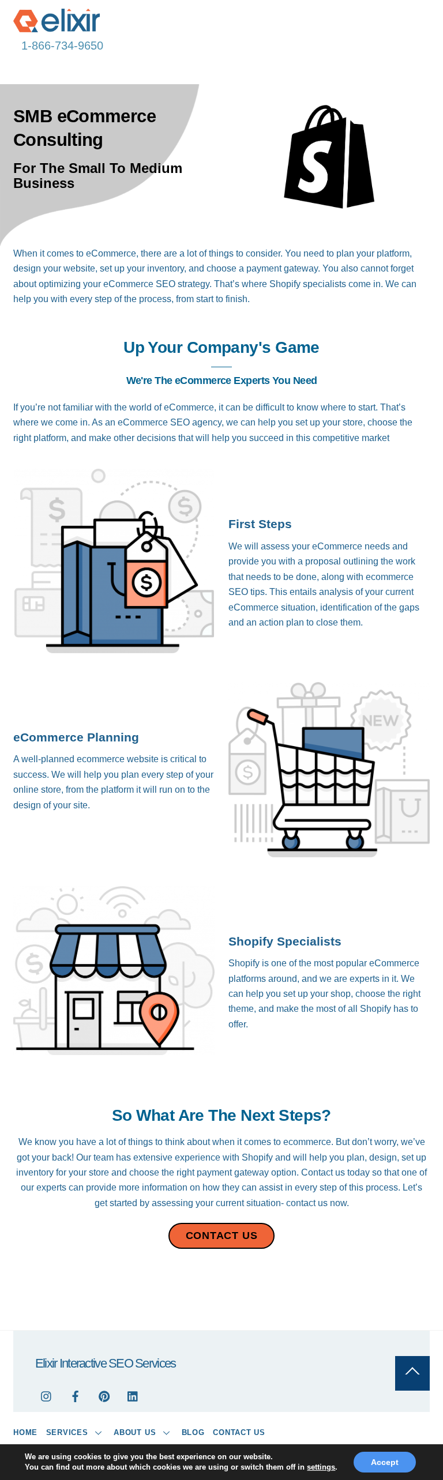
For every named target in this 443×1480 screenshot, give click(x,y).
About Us (135, 1432)
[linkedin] (133, 1395)
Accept (385, 1462)
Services (67, 1432)
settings (321, 1467)
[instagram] (46, 1395)
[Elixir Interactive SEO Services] (56, 27)
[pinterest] (104, 1395)
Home (25, 1432)
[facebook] (75, 1395)
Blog (193, 1432)
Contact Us (239, 1432)
